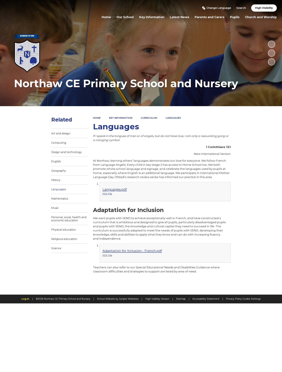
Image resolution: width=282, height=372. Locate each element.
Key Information (120, 117)
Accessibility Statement (205, 298)
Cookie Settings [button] (252, 298)
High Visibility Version (157, 298)
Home (97, 117)
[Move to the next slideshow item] (271, 61)
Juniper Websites (129, 298)
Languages (173, 117)
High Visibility (264, 7)
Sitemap (181, 298)
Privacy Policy (234, 298)
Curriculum (149, 117)
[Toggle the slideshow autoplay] (271, 44)
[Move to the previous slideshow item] (271, 53)
